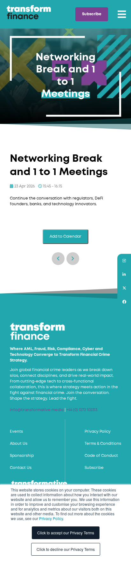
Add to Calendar (65, 236)
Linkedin (124, 274)
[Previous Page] (58, 258)
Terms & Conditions (103, 443)
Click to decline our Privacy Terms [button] (66, 549)
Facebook (124, 301)
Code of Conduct (101, 455)
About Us (18, 443)
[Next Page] (72, 258)
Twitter (124, 288)
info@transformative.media (37, 410)
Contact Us (20, 468)
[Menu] (122, 14)
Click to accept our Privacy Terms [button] (65, 532)
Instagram (124, 260)
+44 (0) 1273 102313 (81, 410)
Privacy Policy (51, 518)
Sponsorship (22, 455)
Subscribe (91, 14)
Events (16, 431)
